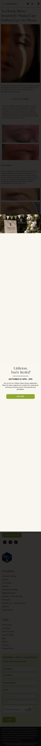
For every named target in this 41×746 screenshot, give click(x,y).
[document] (20, 373)
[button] (38, 217)
